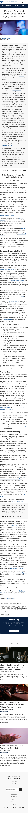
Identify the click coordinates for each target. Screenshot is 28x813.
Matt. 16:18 (14, 525)
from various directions (16, 568)
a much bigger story (22, 427)
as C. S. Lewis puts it (18, 501)
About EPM (14, 799)
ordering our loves (7, 319)
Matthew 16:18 (17, 90)
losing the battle (19, 296)
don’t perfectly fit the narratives (16, 280)
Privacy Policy (14, 794)
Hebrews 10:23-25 (7, 145)
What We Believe (14, 801)
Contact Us (14, 804)
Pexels (13, 598)
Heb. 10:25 (24, 228)
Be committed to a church (7, 215)
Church (7, 614)
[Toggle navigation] (26, 2)
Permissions (14, 796)
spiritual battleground (21, 573)
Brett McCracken (6, 38)
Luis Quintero (7, 598)
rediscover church (14, 301)
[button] (22, 2)
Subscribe (14, 631)
